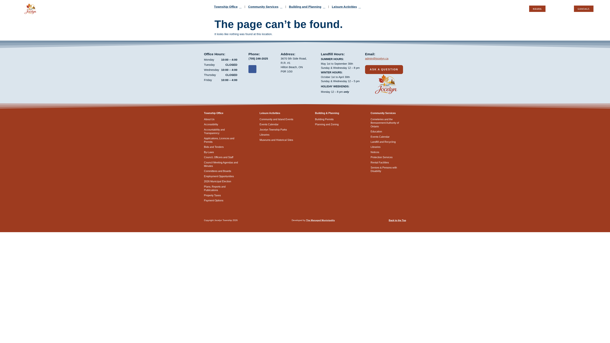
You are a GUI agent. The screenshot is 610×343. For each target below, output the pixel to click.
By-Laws (209, 152)
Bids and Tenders (214, 147)
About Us (209, 119)
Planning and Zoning (327, 124)
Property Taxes (212, 195)
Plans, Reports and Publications (215, 188)
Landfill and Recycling (383, 142)
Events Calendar (269, 124)
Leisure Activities (344, 6)
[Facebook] (252, 69)
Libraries (264, 134)
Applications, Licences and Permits (219, 140)
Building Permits (324, 119)
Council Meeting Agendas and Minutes (221, 164)
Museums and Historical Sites (276, 140)
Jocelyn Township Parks (273, 129)
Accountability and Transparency (214, 131)
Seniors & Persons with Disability (384, 169)
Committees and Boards (217, 171)
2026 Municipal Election (217, 181)
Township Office (226, 6)
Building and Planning (305, 6)
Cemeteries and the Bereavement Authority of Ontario (385, 123)
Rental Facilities (380, 162)
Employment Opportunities (219, 176)
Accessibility (211, 124)
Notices (375, 152)
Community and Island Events (276, 119)
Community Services (263, 6)
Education (376, 131)
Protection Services (382, 157)
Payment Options (213, 200)
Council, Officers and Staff (218, 157)
